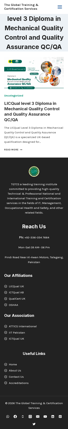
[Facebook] (15, 416)
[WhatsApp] (8, 416)
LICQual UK (16, 286)
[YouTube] (45, 416)
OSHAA (13, 305)
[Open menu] (60, 6)
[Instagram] (30, 416)
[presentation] (34, 73)
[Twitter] (34, 424)
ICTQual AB (16, 292)
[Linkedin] (53, 416)
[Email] (38, 416)
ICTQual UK (16, 338)
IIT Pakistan (17, 332)
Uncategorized (13, 95)
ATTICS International (23, 326)
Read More (13, 149)
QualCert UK (17, 298)
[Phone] (23, 416)
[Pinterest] (60, 416)
